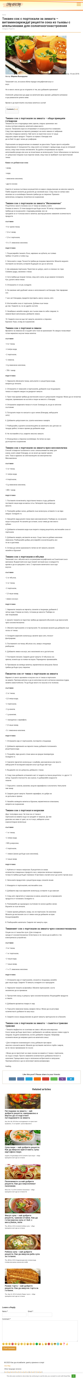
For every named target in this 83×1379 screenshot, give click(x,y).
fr (35, 1372)
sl (14, 1372)
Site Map (7, 1366)
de (38, 1372)
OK (73, 1376)
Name (5, 1311)
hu (17, 1372)
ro (27, 1372)
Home (4, 15)
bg (9, 1372)
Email (30, 1311)
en (6, 1372)
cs (22, 1372)
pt (41, 1372)
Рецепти (12, 29)
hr (19, 1372)
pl (24, 1372)
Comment (6, 1319)
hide (16, 109)
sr (30, 1372)
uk (33, 1372)
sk (12, 1372)
